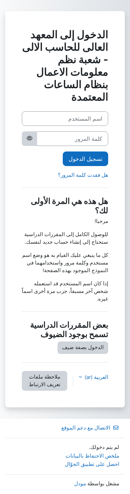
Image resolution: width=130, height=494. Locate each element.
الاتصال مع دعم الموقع (85, 428)
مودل (80, 483)
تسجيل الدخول (85, 158)
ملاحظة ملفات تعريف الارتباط (44, 381)
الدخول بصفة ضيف (83, 347)
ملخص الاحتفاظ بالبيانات (92, 456)
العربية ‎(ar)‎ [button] (95, 377)
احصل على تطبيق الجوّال (92, 464)
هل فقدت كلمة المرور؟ (83, 175)
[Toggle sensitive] (29, 138)
